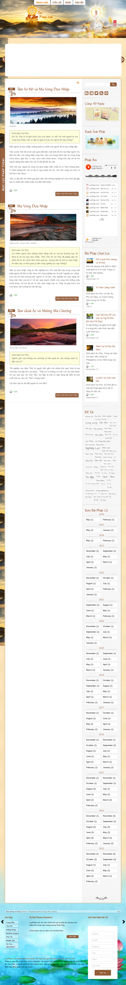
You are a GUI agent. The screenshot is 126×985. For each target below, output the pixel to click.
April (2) (90, 800)
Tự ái (109, 487)
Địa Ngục (88, 497)
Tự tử (109, 484)
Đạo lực (104, 494)
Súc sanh (107, 464)
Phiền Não (98, 454)
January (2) (108, 767)
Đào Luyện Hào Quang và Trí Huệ (106, 261)
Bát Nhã (98, 416)
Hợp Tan (108, 435)
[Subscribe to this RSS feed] (78, 83)
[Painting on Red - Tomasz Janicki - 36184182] (43, 241)
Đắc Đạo (112, 494)
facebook (86, 93)
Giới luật (113, 426)
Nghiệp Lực (92, 448)
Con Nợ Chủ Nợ (100, 419)
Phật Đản (98, 457)
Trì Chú (104, 473)
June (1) (90, 610)
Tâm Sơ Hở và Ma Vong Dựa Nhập (43, 88)
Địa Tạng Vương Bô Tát (102, 497)
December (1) (92, 578)
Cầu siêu (103, 422)
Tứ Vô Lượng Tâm (92, 484)
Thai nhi (88, 467)
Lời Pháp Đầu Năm (102, 441)
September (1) (109, 551)
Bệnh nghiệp (106, 416)
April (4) (90, 838)
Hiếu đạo (88, 429)
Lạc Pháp (89, 441)
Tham (96, 467)
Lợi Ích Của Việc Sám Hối (105, 379)
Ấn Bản (103, 500)
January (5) (108, 843)
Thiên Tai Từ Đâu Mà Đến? (105, 348)
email (106, 93)
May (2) (106, 794)
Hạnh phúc (108, 432)
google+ (91, 93)
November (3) (109, 816)
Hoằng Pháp (11, 930)
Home (24, 911)
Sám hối (98, 460)
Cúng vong (91, 423)
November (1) (92, 551)
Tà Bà (98, 476)
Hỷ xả (115, 435)
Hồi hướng (89, 435)
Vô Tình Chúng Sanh (105, 287)
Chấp (115, 416)
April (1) (90, 562)
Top (118, 911)
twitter (96, 93)
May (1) (89, 519)
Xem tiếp (72, 936)
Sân (114, 460)
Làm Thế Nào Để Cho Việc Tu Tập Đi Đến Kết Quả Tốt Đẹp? (101, 318)
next (7, 39)
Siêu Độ (89, 460)
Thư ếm (111, 467)
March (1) (107, 562)
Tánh (105, 476)
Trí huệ (111, 473)
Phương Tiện (108, 454)
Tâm (111, 476)
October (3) (91, 859)
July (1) (89, 556)
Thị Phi (97, 473)
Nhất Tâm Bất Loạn (109, 451)
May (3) (106, 832)
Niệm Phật (89, 454)
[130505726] (43, 124)
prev (2, 39)
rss (101, 93)
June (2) (90, 870)
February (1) (108, 519)
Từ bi (103, 484)
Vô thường (89, 494)
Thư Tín (9, 937)
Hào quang (98, 429)
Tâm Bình (100, 480)
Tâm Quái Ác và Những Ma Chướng (44, 310)
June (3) (90, 832)
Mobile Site (10, 940)
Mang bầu (100, 445)
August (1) (91, 583)
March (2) (107, 800)
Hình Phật (107, 429)
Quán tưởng (107, 457)
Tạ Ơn (108, 480)
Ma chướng (89, 445)
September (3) (109, 859)
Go (113, 84)
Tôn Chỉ (9, 926)
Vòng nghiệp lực (102, 490)
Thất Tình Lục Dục (106, 470)
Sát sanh (107, 460)
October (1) (108, 578)
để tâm (96, 500)
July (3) (106, 827)
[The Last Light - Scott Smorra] (43, 346)
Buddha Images (12, 933)
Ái (95, 494)
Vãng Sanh (89, 490)
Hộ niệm (99, 435)
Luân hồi (108, 438)
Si (114, 457)
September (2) (109, 745)
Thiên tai (103, 467)
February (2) (92, 805)
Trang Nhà (10, 922)
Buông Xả (89, 416)
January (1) (108, 530)
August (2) (91, 789)
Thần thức (89, 473)
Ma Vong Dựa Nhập (32, 205)
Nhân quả (106, 448)
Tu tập (89, 477)
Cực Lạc (113, 422)
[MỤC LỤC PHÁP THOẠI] (2, 175)
